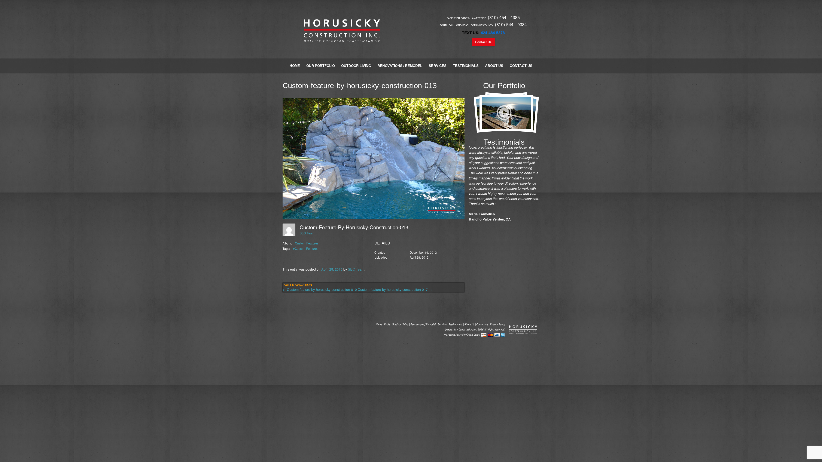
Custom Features (307, 243)
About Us (494, 66)
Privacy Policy (497, 324)
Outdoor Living (356, 66)
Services (438, 66)
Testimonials (466, 66)
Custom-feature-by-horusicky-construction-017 (395, 289)
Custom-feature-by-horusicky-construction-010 (320, 289)
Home (295, 66)
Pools (387, 324)
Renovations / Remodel (399, 66)
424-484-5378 (493, 33)
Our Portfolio (320, 66)
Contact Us (483, 42)
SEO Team (307, 233)
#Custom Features (305, 248)
